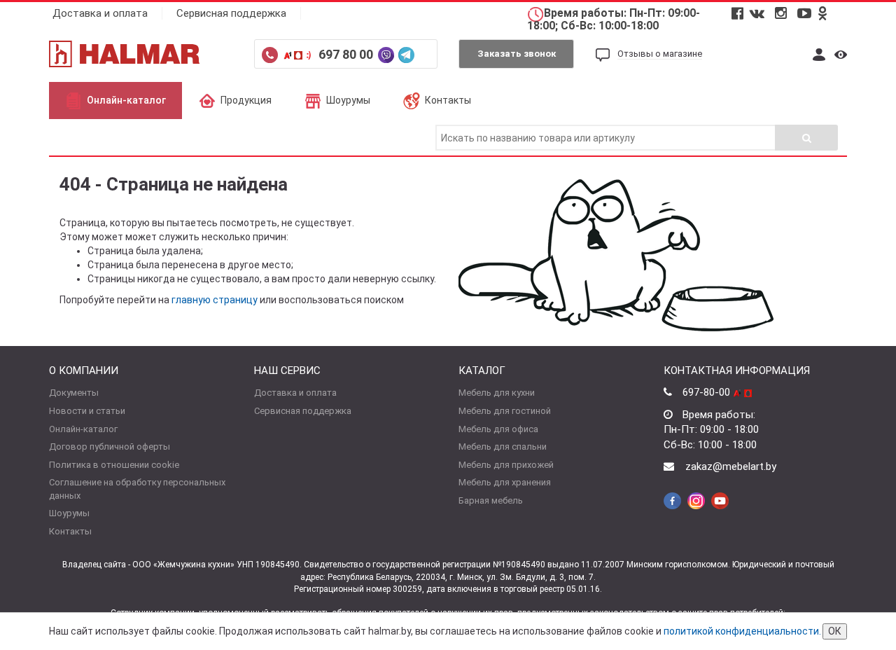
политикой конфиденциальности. (742, 631)
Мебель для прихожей (506, 464)
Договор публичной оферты (109, 446)
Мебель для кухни (496, 392)
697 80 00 (347, 54)
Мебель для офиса (498, 429)
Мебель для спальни (502, 446)
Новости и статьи (87, 411)
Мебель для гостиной (504, 411)
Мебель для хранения (504, 482)
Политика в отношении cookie (114, 464)
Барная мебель (490, 500)
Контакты (448, 100)
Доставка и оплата (100, 13)
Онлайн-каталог (126, 100)
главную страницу (215, 299)
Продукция (246, 100)
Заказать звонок (516, 53)
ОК (834, 631)
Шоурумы (348, 100)
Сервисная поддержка (231, 13)
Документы (74, 392)
